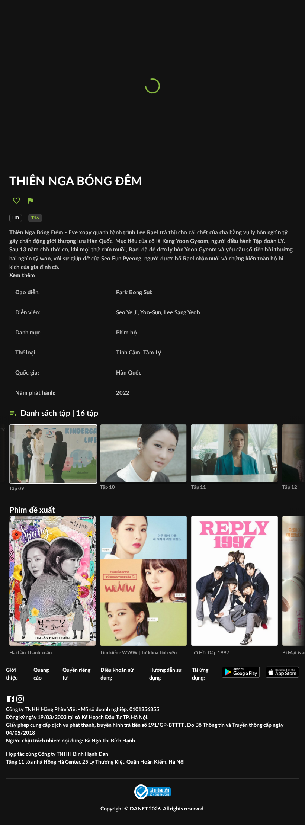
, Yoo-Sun (149, 312)
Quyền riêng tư (76, 674)
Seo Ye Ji (127, 312)
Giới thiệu (12, 674)
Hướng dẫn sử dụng (165, 674)
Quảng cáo (41, 674)
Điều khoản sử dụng (117, 674)
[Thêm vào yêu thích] (16, 200)
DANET (139, 809)
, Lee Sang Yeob (180, 312)
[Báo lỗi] (30, 200)
